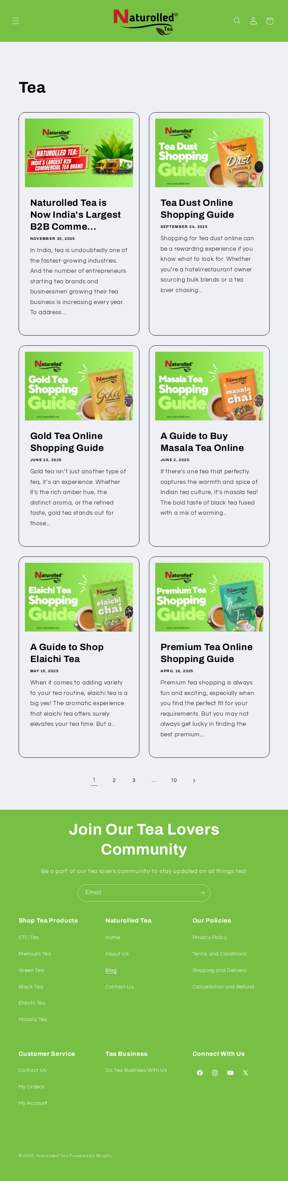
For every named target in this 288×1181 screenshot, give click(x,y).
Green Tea (31, 970)
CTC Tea (29, 937)
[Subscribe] (202, 893)
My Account (33, 1103)
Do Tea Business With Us (136, 1070)
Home (112, 937)
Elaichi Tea (32, 1003)
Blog (111, 970)
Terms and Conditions (219, 954)
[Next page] (194, 780)
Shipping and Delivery (219, 970)
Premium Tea (35, 954)
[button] (15, 21)
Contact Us (119, 987)
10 (174, 780)
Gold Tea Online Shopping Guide (67, 442)
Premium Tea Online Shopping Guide (207, 653)
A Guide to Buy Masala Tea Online (202, 442)
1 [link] (94, 780)
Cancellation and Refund (223, 987)
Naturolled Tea (52, 1156)
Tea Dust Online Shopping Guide (197, 209)
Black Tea (31, 987)
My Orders (31, 1086)
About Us (117, 954)
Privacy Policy (209, 937)
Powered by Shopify (90, 1156)
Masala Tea (33, 1019)
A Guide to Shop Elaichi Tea (67, 653)
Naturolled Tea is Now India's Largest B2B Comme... (75, 215)
